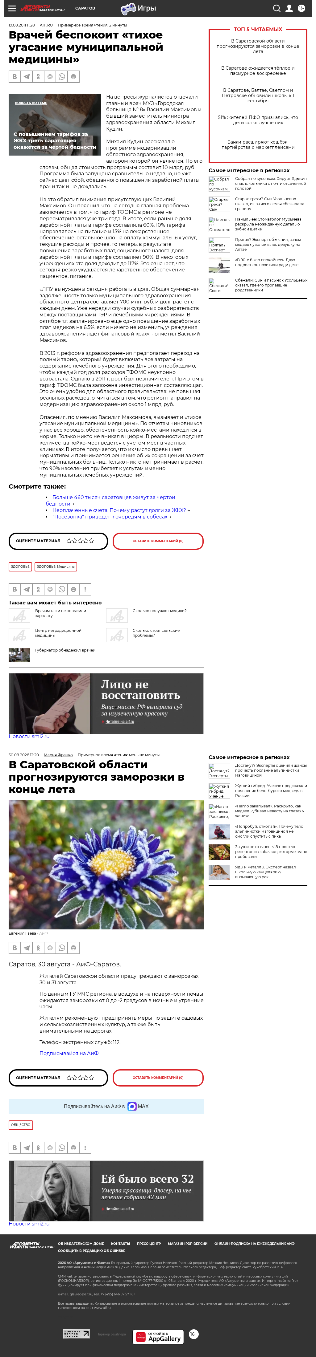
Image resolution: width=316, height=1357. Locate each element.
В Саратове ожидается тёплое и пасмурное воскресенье (258, 71)
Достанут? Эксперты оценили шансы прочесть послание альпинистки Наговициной (271, 770)
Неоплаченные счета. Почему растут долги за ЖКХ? (119, 510)
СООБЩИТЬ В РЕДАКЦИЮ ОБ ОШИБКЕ (91, 1251)
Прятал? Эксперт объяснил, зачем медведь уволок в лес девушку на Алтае (268, 244)
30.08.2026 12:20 (24, 755)
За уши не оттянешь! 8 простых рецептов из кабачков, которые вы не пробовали (271, 851)
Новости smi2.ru (29, 736)
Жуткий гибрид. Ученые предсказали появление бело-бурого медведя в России (271, 790)
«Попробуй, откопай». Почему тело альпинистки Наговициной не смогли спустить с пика (269, 831)
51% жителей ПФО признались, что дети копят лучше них (258, 120)
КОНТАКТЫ (120, 1244)
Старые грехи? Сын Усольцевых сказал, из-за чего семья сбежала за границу (269, 204)
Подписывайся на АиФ (69, 1053)
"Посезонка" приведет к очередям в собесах (109, 517)
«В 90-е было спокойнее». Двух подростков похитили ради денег (267, 262)
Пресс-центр (149, 1244)
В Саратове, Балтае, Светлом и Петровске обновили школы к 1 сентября (258, 96)
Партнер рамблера (111, 1334)
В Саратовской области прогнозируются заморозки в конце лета (258, 46)
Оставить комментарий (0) (158, 541)
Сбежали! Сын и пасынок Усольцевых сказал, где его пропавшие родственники (271, 285)
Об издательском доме (81, 1244)
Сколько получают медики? (160, 610)
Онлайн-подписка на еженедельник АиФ (254, 1244)
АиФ (43, 933)
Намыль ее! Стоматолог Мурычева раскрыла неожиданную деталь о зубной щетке (268, 224)
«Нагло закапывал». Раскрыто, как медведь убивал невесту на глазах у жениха (269, 811)
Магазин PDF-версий (187, 1244)
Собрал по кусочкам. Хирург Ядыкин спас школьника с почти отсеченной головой (271, 183)
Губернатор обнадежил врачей (65, 650)
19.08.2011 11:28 (22, 25)
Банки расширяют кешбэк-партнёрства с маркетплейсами (258, 145)
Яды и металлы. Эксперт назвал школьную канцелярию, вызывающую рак (265, 872)
